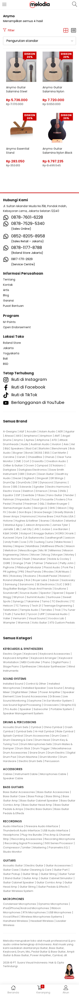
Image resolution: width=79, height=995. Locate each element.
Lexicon (70, 538)
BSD (5, 364)
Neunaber (39, 559)
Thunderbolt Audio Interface (21, 830)
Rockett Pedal (48, 576)
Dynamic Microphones (53, 904)
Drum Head (42, 740)
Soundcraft (10, 593)
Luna (50, 542)
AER (60, 431)
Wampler (9, 623)
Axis (66, 444)
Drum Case (59, 736)
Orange (18, 563)
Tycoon (32, 614)
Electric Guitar (34, 865)
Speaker (25, 709)
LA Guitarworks (34, 538)
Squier (70, 593)
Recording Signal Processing (24, 843)
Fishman (8, 499)
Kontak (8, 285)
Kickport (26, 533)
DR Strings (56, 478)
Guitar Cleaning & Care (36, 870)
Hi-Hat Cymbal (44, 731)
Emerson (42, 491)
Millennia (55, 550)
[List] (73, 31)
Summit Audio (36, 597)
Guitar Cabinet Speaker (18, 882)
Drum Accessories (37, 736)
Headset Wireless (42, 921)
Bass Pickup (36, 796)
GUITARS (9, 860)
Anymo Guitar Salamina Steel (16, 89)
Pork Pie (68, 567)
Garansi (8, 300)
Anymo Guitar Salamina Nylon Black (57, 151)
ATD (54, 440)
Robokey (16, 576)
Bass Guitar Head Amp (37, 805)
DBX (22, 474)
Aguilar (70, 431)
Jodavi (45, 529)
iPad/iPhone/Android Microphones (26, 908)
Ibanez (45, 521)
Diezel (17, 478)
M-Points (9, 322)
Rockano (30, 576)
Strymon (18, 597)
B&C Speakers (14, 448)
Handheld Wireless (15, 921)
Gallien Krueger (57, 504)
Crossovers (51, 705)
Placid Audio (52, 567)
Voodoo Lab (56, 618)
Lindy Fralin (12, 542)
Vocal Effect (11, 917)
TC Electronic (60, 601)
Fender (69, 495)
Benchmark (59, 448)
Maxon (70, 546)
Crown (29, 465)
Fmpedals (23, 499)
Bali (5, 359)
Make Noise (63, 542)
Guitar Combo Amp (49, 882)
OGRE (6, 563)
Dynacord (46, 482)
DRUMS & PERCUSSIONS (19, 722)
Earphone (35, 701)
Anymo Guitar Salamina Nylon (53, 89)
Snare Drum (37, 753)
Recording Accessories (26, 839)
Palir (28, 563)
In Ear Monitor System (58, 701)
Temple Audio (29, 610)
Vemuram (19, 618)
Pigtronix (8, 567)
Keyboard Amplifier (16, 658)
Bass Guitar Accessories (19, 792)
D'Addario (57, 465)
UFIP (42, 614)
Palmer (38, 563)
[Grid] (65, 31)
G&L (42, 504)
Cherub (49, 457)
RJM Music (62, 572)
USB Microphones (59, 912)
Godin (12, 512)
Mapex (19, 546)
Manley (8, 546)
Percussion (52, 761)
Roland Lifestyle (13, 580)
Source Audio (29, 593)
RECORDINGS (12, 821)
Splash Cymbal (13, 736)
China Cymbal (53, 727)
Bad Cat (31, 448)
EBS (15, 487)
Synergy (18, 601)
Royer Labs (40, 580)
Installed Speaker (34, 688)
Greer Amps (11, 516)
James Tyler (60, 525)
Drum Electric (56, 753)
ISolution (57, 521)
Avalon (56, 444)
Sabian (54, 580)
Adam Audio (47, 431)
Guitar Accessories (58, 865)
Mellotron (11, 550)
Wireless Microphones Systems (41, 917)
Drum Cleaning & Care (18, 740)
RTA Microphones (34, 912)
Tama (45, 601)
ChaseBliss (35, 457)
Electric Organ (12, 654)
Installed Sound (13, 684)
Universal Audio (57, 614)
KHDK (14, 533)
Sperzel (58, 593)
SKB (67, 584)
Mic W (43, 550)
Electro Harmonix (58, 487)
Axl (73, 444)
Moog (46, 555)
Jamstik (8, 529)
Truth (8, 614)
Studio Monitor (12, 852)
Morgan (57, 555)
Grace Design (43, 512)
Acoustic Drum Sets (15, 727)
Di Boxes (55, 696)
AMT (57, 436)
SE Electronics (46, 584)
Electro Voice (11, 491)
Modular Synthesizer (52, 666)
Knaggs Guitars (44, 533)
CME (18, 461)
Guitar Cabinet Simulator (57, 878)
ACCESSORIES (12, 769)
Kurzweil (8, 538)
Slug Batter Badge (15, 589)
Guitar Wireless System (18, 891)
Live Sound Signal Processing (22, 705)
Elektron (28, 491)
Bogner (18, 453)
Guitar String (49, 874)
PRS (21, 572)
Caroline (8, 457)
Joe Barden (60, 529)
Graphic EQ (68, 705)
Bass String (53, 796)
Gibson (62, 508)
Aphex (30, 440)
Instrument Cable (26, 774)
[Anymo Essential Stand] (21, 128)
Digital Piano (61, 662)
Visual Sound (37, 618)
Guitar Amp (30, 878)
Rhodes (49, 572)
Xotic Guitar (39, 623)
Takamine (32, 601)
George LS (40, 508)
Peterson (52, 563)
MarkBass (32, 546)
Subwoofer (41, 709)
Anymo (18, 440)
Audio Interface (13, 826)
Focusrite (47, 499)
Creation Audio (56, 461)
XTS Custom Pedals (62, 623)
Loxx (23, 542)
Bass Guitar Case (14, 796)
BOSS (38, 453)
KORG (60, 533)
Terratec (46, 610)
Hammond (28, 516)
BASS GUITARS (13, 787)
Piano (46, 662)
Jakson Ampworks (37, 525)
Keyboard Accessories (55, 654)
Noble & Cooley (58, 559)
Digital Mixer (20, 692)
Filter (11, 30)
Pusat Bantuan (13, 306)
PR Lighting (10, 572)
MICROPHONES (13, 899)
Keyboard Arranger (44, 658)
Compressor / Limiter (17, 847)
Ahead (9, 436)
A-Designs (10, 431)
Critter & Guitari (13, 465)
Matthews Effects (53, 546)
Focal (35, 499)
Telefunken (10, 610)
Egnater (39, 487)
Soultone (60, 589)
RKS (5, 576)
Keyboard (30, 654)
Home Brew (45, 516)
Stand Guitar (13, 878)
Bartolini (44, 448)
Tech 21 (36, 606)
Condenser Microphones (19, 904)
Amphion (46, 436)
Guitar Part (61, 870)
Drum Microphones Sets (36, 744)
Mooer (35, 555)
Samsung (11, 584)
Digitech (29, 478)
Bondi (29, 453)
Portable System (61, 709)
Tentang (9, 279)
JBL (18, 529)
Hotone (8, 521)
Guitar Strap (30, 874)
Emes (53, 491)
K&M (6, 533)
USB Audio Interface (55, 830)
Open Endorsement (17, 327)
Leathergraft (54, 538)
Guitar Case (11, 870)
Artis (6, 290)
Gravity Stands (63, 512)
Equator (8, 495)
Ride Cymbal (65, 731)
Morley (69, 555)
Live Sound (55, 688)
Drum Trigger (41, 748)
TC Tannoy (22, 606)
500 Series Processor (59, 843)
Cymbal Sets (24, 731)
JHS (36, 529)
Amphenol (31, 436)
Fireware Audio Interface (42, 826)
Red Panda (34, 572)
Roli (28, 580)
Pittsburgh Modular (29, 567)
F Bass (41, 495)
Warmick (24, 623)
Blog (6, 295)
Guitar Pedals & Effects (53, 887)
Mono (25, 555)
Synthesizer (29, 666)
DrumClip (9, 482)
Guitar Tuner (67, 874)
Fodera (60, 499)
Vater (6, 618)
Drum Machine (27, 757)
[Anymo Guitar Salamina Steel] (21, 67)
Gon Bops (25, 512)
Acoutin (32, 431)
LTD (31, 542)
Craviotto (38, 461)
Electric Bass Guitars (39, 809)
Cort (26, 461)
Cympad (42, 465)
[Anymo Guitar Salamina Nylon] (58, 67)
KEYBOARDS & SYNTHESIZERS (23, 649)
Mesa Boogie (28, 550)
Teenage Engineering (58, 606)
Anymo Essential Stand (17, 151)
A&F (21, 431)
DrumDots (24, 482)
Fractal (17, 504)
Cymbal (36, 727)
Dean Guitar (46, 474)
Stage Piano (11, 666)
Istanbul (71, 521)
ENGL (63, 491)
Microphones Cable (53, 774)
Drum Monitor (49, 757)
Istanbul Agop (14, 525)
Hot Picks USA (65, 516)
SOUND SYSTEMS (14, 679)
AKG (18, 436)
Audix (24, 444)
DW (35, 482)
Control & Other (36, 684)
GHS (52, 508)
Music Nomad (12, 559)
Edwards (25, 487)
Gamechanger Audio (17, 508)
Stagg (7, 597)
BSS (47, 453)
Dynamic (61, 482)
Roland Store (12, 343)
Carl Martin (59, 453)
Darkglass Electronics (33, 470)
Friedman (31, 504)
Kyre (19, 538)
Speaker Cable (13, 778)
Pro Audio (11, 709)
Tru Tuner (69, 610)
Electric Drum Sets (30, 761)
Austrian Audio (40, 444)
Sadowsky (68, 580)
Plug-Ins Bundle (31, 835)
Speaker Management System (23, 713)
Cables (8, 774)
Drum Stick (23, 748)
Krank (70, 533)
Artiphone (42, 440)
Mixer (33, 692)
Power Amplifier (50, 692)
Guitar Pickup (11, 874)
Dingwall (42, 478)
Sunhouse (54, 597)
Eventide (28, 495)
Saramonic (27, 584)
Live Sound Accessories (31, 696)
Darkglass (9, 470)
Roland (64, 576)
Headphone (11, 835)
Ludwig (40, 542)
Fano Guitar (54, 495)
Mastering (39, 847)
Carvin (21, 457)
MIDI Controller (30, 662)
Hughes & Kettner (26, 521)
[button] (39, 41)
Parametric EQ (58, 847)
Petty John (67, 563)
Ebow (6, 487)
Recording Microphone (60, 839)
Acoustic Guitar (13, 865)
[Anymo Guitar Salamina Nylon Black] (58, 128)
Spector (45, 593)
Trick (58, 610)
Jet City (27, 529)
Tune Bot (19, 614)
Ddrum (31, 474)
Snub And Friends (40, 589)
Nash (26, 559)
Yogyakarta (11, 353)
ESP (18, 495)
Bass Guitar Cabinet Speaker (39, 800)
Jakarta (8, 348)
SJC (59, 584)
